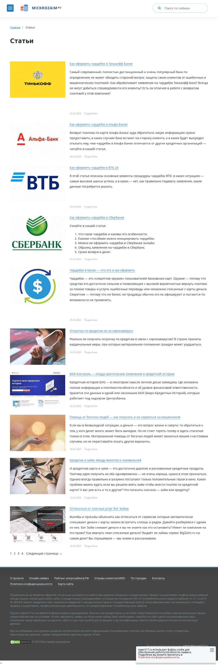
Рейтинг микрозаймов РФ (71, 578)
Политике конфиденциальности (158, 657)
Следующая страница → (44, 553)
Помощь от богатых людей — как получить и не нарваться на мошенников (125, 417)
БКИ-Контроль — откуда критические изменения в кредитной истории (122, 374)
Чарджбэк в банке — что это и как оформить (102, 270)
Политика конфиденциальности (31, 584)
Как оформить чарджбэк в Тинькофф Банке (101, 64)
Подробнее (90, 113)
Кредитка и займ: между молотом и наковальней (105, 460)
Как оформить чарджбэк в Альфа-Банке (99, 124)
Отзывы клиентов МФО (109, 578)
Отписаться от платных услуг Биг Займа (99, 509)
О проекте (17, 578)
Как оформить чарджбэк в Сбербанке (97, 217)
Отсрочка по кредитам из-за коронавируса (101, 331)
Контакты (158, 578)
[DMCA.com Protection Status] (20, 642)
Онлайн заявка (39, 578)
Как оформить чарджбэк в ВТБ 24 (94, 168)
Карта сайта (65, 584)
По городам (138, 578)
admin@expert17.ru (195, 646)
